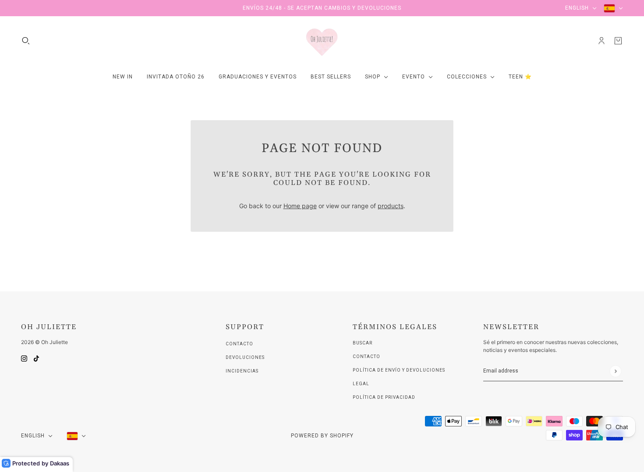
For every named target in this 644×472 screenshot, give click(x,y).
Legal (361, 383)
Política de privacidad (384, 397)
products (390, 205)
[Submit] (615, 371)
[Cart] (618, 41)
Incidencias (242, 371)
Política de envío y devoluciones (399, 370)
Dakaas (59, 463)
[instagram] (24, 358)
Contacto (239, 343)
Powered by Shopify (322, 436)
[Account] (601, 41)
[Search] (26, 41)
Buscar (362, 343)
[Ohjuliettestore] (322, 40)
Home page (300, 205)
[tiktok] (36, 358)
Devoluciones (245, 357)
